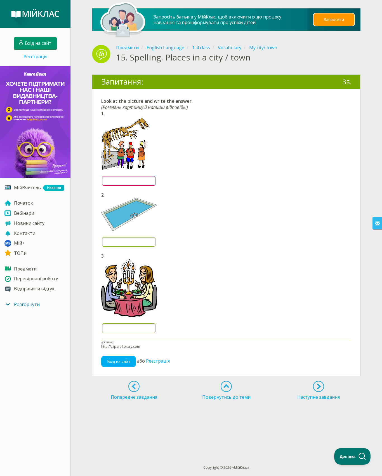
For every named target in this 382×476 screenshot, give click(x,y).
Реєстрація (35, 56)
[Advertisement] (226, 422)
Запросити (334, 19)
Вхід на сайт (118, 361)
